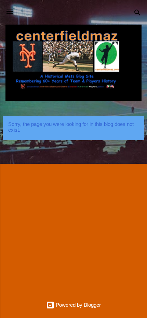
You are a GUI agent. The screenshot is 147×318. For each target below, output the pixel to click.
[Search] (137, 13)
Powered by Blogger (77, 305)
